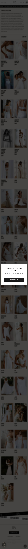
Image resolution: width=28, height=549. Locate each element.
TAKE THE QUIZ (14, 279)
